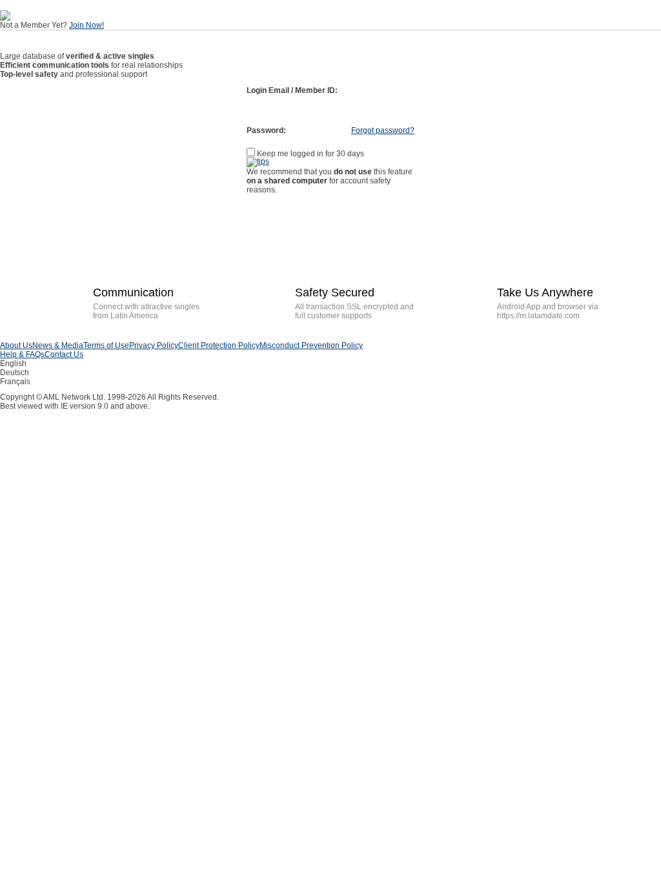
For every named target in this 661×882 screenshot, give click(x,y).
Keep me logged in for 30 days (309, 153)
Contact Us (64, 354)
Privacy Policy (153, 345)
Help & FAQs (22, 354)
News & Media (57, 345)
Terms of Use (106, 345)
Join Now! (86, 25)
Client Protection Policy (218, 345)
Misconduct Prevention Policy (311, 345)
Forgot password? (382, 130)
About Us (16, 345)
